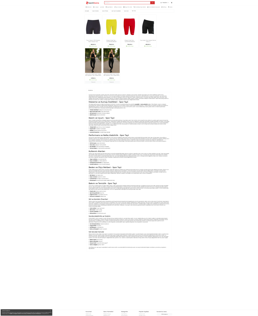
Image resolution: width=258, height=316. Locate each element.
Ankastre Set (142, 314)
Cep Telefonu (124, 314)
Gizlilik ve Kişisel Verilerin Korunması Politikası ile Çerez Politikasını (25, 313)
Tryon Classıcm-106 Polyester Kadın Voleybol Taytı (93, 41)
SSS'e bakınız (164, 314)
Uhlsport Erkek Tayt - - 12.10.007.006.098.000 (111, 41)
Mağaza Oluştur (107, 314)
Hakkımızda (88, 314)
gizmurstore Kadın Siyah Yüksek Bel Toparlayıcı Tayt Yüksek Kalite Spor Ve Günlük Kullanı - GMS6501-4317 (93, 74)
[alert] (26, 312)
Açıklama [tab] (90, 90)
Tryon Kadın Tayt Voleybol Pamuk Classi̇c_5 (148, 41)
